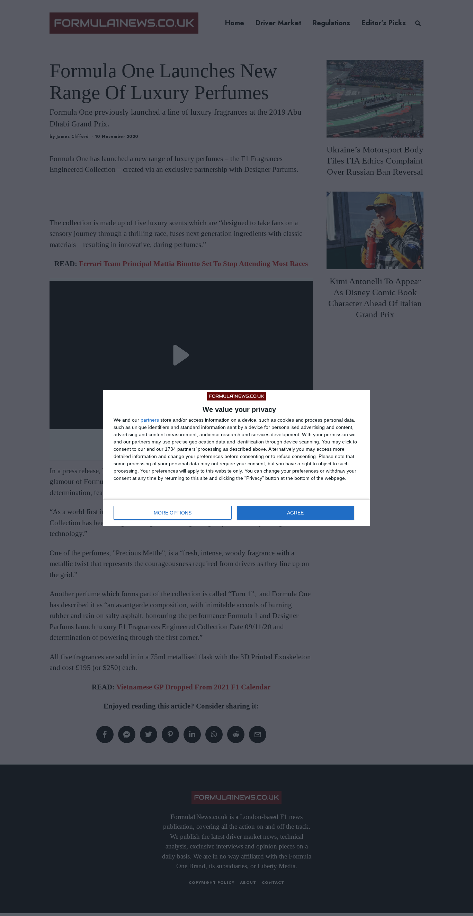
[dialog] (236, 458)
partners (150, 419)
